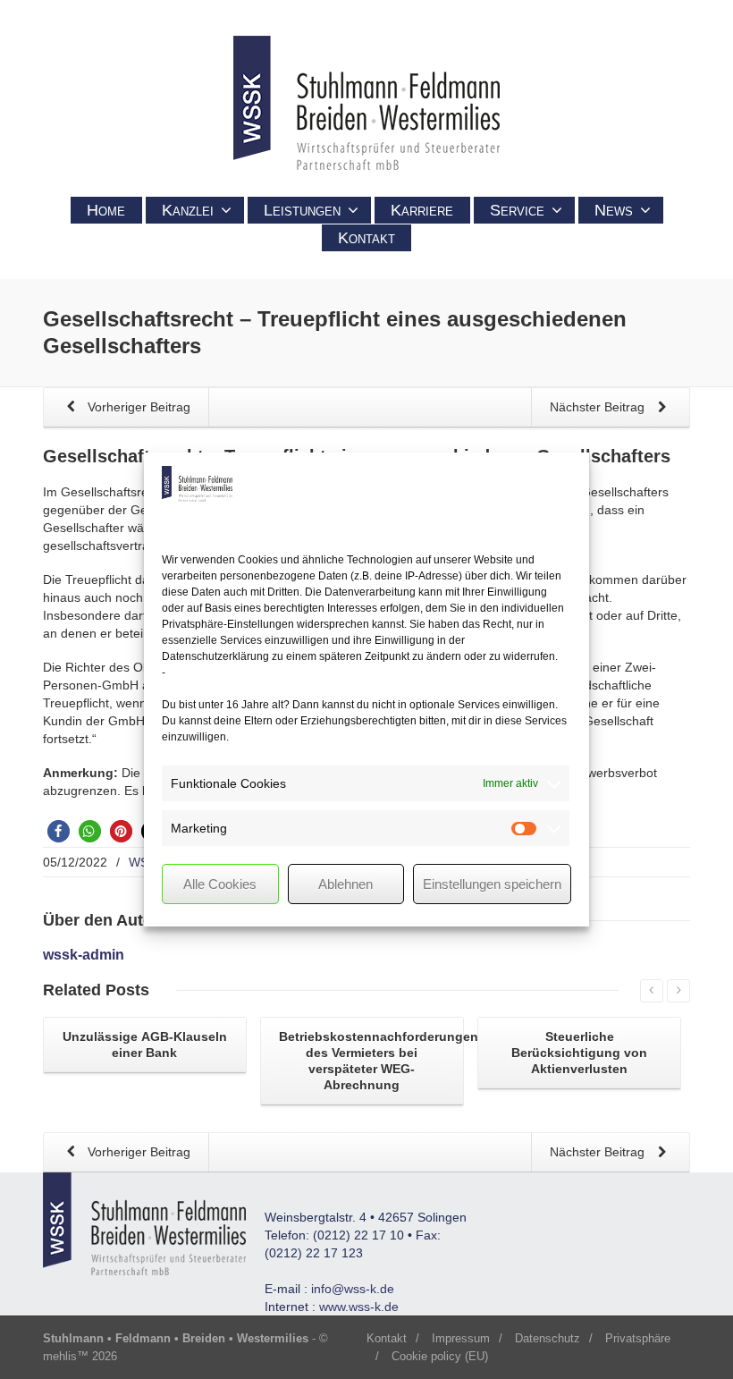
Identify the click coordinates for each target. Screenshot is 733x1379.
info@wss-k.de (352, 1289)
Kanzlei (188, 210)
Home (106, 210)
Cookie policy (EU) (440, 1356)
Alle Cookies (220, 884)
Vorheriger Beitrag (137, 407)
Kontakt (366, 238)
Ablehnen (345, 884)
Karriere (422, 210)
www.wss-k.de (359, 1306)
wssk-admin (83, 954)
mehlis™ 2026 (80, 1356)
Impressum (461, 1338)
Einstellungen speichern (492, 884)
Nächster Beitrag (599, 407)
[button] (58, 831)
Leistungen (302, 210)
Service (517, 210)
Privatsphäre (637, 1338)
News (613, 210)
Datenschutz (547, 1338)
